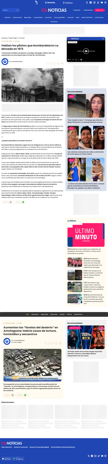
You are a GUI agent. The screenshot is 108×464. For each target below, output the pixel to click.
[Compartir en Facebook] (47, 63)
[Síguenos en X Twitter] (87, 3)
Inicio (27, 314)
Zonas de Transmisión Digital (39, 447)
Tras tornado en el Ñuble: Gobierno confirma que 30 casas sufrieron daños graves (93, 274)
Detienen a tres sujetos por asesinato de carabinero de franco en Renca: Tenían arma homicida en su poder (84, 251)
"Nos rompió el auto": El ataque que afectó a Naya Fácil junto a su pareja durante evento (85, 121)
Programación (88, 10)
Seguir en (6, 202)
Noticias (4, 38)
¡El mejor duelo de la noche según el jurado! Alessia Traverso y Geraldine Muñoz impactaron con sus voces (85, 353)
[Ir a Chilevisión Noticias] (54, 10)
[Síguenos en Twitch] (106, 3)
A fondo (22, 38)
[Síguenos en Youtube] (102, 3)
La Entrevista (99, 17)
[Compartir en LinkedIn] (58, 63)
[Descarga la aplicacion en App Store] (18, 458)
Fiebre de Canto (75, 328)
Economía (48, 17)
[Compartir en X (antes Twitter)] (54, 63)
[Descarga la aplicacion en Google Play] (6, 458)
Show (77, 17)
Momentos (35, 314)
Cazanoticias (38, 17)
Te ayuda (70, 17)
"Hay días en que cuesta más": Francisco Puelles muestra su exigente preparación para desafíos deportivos (94, 287)
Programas (76, 10)
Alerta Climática (87, 17)
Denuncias (53, 314)
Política (69, 314)
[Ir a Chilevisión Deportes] (50, 2)
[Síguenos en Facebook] (91, 3)
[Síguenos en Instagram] (94, 3)
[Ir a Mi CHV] (36, 2)
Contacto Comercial (21, 447)
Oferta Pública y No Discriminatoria (63, 447)
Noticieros (54, 22)
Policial (62, 314)
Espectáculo (78, 314)
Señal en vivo (99, 10)
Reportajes (27, 17)
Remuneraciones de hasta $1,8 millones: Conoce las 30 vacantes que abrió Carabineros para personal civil (94, 299)
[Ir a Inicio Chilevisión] (68, 2)
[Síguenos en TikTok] (98, 3)
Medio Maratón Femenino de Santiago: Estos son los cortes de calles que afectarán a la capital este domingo (93, 263)
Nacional (8, 17)
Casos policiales (59, 17)
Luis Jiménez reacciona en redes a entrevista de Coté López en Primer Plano (86, 153)
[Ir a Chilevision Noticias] (54, 443)
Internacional (17, 17)
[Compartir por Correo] (61, 63)
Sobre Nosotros (6, 447)
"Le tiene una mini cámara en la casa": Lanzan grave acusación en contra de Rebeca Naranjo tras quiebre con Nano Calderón (86, 186)
